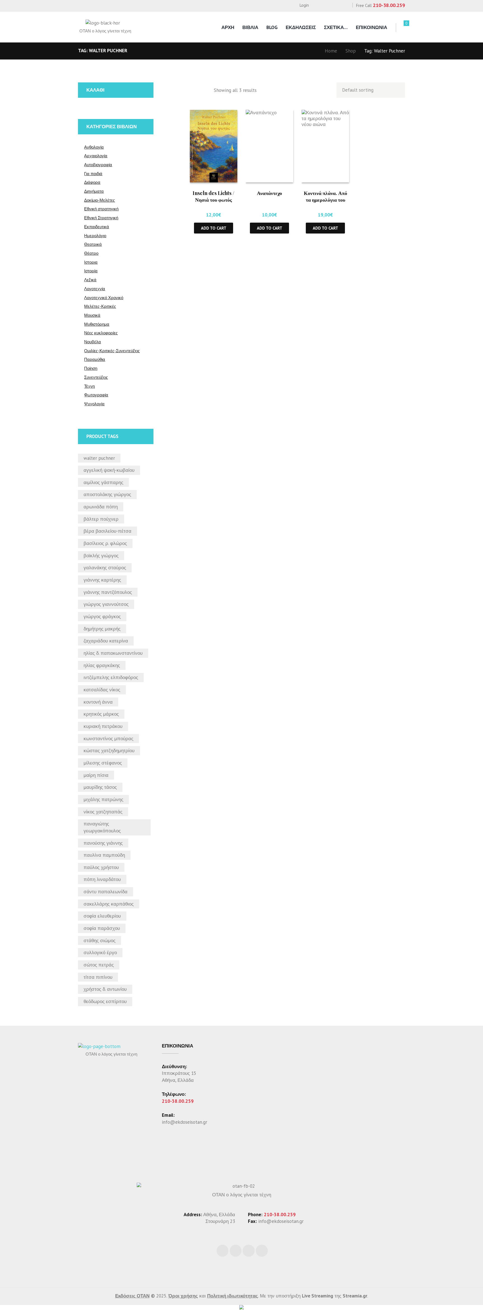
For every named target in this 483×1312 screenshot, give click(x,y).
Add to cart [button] (213, 228)
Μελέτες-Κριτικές (100, 306)
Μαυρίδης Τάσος (100, 787)
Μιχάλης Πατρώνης (103, 799)
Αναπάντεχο (269, 193)
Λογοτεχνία (94, 288)
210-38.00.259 (389, 5)
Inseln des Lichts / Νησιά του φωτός (214, 196)
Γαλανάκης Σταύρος (105, 568)
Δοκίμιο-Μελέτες (99, 200)
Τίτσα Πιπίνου (98, 977)
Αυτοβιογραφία (98, 164)
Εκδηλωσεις (301, 27)
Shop (350, 51)
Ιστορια (91, 262)
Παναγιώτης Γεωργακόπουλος (102, 827)
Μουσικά (92, 315)
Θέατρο (91, 253)
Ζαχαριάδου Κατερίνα (106, 641)
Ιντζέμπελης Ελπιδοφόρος (111, 677)
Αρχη (227, 27)
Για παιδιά (93, 173)
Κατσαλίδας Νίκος (102, 690)
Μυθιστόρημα (96, 324)
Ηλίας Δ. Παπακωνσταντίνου (113, 653)
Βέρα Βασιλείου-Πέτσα (107, 531)
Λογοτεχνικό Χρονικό (103, 297)
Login (304, 5)
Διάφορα (92, 182)
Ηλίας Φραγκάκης (102, 665)
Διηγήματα (94, 191)
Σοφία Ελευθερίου (102, 916)
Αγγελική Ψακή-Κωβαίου (109, 470)
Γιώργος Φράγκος (102, 616)
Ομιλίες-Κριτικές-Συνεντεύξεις (112, 350)
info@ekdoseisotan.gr (184, 1122)
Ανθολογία (94, 147)
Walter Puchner (99, 458)
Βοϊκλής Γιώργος (101, 556)
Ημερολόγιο (95, 235)
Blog (272, 27)
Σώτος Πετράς (99, 965)
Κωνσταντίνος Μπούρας (108, 738)
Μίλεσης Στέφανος (103, 763)
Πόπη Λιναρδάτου (102, 879)
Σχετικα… (336, 27)
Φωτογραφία (96, 394)
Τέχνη (89, 386)
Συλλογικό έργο (100, 952)
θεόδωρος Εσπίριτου (105, 1001)
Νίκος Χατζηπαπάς (103, 812)
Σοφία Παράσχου (102, 928)
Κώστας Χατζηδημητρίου (109, 750)
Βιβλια (250, 27)
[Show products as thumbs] (193, 90)
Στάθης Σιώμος (99, 940)
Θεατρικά (93, 244)
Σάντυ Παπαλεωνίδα (105, 892)
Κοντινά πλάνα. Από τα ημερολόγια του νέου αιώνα (325, 199)
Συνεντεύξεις (96, 377)
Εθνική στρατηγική (101, 208)
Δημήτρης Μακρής (102, 629)
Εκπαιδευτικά (96, 226)
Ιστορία (91, 270)
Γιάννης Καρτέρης (102, 580)
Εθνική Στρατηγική (101, 217)
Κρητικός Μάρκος (101, 714)
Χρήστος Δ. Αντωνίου (105, 989)
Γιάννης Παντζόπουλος (108, 592)
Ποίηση (90, 368)
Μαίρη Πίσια (96, 775)
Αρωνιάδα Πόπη (101, 507)
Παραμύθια (94, 359)
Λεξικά (90, 279)
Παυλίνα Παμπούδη (104, 855)
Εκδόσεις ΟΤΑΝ (132, 1296)
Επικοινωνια (371, 27)
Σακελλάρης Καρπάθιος (109, 904)
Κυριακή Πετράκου (103, 726)
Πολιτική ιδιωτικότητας (232, 1296)
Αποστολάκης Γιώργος (107, 494)
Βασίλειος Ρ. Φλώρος (105, 543)
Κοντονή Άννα (98, 702)
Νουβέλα (92, 341)
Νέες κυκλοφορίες (101, 332)
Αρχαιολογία (95, 155)
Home (331, 51)
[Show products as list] (205, 90)
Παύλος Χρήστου (101, 867)
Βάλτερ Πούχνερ (101, 519)
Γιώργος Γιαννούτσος (106, 604)
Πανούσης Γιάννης (103, 843)
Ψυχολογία (94, 403)
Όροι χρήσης (183, 1296)
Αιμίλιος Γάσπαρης (103, 482)
